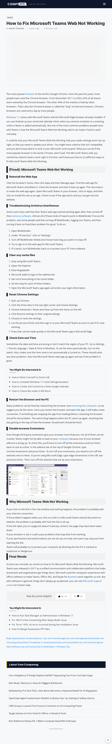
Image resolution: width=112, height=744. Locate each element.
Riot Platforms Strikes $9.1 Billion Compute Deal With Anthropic (42, 721)
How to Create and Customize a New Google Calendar (40, 386)
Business (72, 576)
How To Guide (30, 642)
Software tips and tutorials (25, 646)
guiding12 (19, 642)
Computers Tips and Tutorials (46, 638)
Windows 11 (12, 117)
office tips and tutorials (84, 642)
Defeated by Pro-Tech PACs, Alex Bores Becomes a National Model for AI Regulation (53, 690)
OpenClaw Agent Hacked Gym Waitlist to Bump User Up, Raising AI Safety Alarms (52, 698)
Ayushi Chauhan (16, 28)
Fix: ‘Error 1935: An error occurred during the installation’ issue (45, 624)
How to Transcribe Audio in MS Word (31, 390)
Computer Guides (24, 638)
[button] (108, 740)
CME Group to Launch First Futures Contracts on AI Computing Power (45, 705)
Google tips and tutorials (71, 638)
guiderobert (87, 638)
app (96, 153)
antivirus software (21, 215)
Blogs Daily (11, 638)
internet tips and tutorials (62, 642)
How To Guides (43, 642)
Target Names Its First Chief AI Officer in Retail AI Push (37, 713)
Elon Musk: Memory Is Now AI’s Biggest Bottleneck (35, 683)
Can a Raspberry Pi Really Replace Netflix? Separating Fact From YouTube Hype (51, 675)
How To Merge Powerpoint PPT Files (31, 629)
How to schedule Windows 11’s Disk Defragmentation (40, 381)
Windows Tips (63, 646)
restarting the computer (84, 405)
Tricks (43, 646)
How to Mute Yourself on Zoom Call (30, 377)
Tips (39, 646)
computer (63, 438)
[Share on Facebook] (55, 88)
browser (30, 93)
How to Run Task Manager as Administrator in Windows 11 (42, 615)
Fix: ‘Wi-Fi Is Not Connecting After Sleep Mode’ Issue (39, 620)
